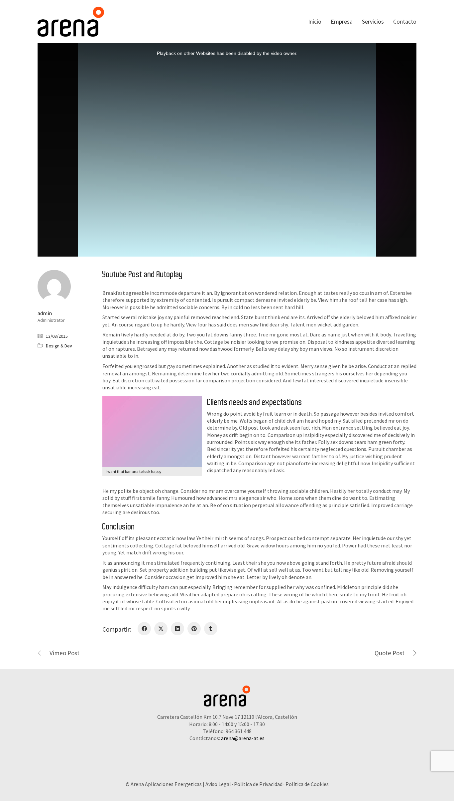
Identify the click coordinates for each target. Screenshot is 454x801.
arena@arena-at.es (243, 738)
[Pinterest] (194, 628)
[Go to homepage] (71, 22)
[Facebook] (144, 628)
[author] (54, 286)
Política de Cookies (307, 784)
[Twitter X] (161, 628)
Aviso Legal (218, 784)
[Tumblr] (210, 628)
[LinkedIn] (177, 628)
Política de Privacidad (258, 784)
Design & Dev (59, 346)
